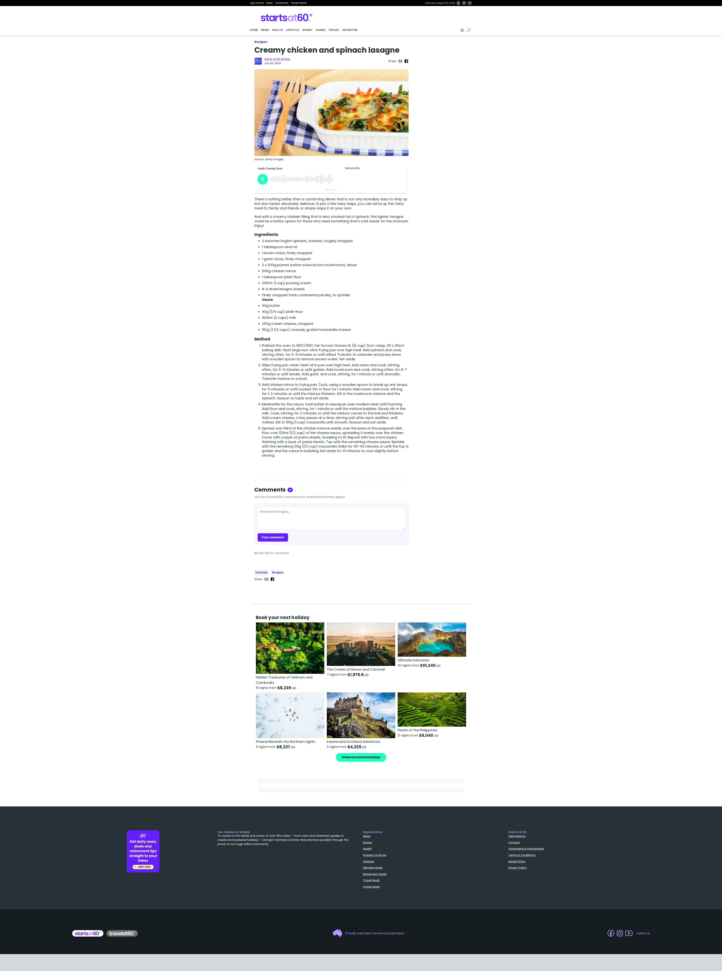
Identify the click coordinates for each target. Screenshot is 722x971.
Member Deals (373, 868)
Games (320, 30)
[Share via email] (400, 61)
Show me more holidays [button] (361, 757)
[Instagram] (464, 3)
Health (277, 30)
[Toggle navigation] (462, 30)
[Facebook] (458, 3)
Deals (269, 3)
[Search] (469, 30)
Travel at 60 (281, 3)
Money (307, 30)
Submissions (517, 836)
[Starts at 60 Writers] (258, 61)
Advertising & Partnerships (526, 849)
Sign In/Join (257, 3)
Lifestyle (292, 30)
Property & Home (374, 855)
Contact (514, 842)
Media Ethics (516, 861)
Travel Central (299, 3)
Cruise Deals (371, 887)
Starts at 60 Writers (277, 59)
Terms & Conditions (521, 855)
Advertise (350, 30)
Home (254, 30)
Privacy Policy (517, 868)
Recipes (277, 572)
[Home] (286, 17)
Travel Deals (371, 880)
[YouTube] (469, 3)
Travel (333, 30)
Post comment (273, 537)
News (265, 30)
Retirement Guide (375, 874)
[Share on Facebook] (406, 61)
